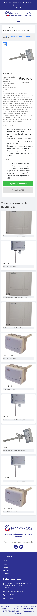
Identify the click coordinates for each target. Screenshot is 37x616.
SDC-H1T (6, 447)
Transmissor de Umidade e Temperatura (16, 30)
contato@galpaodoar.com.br (15, 591)
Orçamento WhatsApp (18, 184)
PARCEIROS (6, 570)
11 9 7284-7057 (11, 598)
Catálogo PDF (18, 190)
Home (5, 36)
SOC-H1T (6, 478)
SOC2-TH (6, 263)
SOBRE (5, 564)
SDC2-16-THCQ (8, 508)
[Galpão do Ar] (18, 14)
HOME (5, 561)
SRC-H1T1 (6, 294)
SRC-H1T (6, 233)
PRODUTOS (6, 567)
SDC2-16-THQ (8, 355)
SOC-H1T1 (6, 416)
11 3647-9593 (11, 595)
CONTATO (6, 573)
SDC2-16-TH (7, 386)
